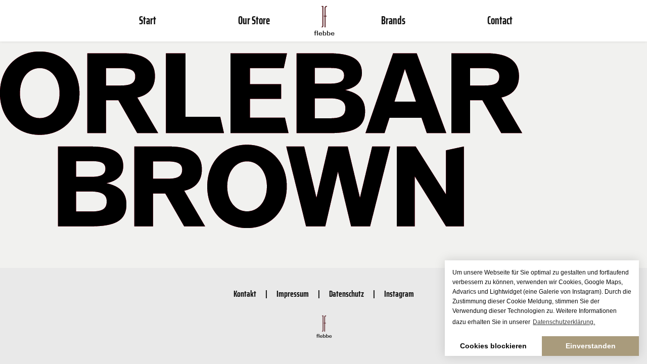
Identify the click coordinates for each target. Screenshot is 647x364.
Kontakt (245, 294)
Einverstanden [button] (591, 346)
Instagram (399, 294)
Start (147, 20)
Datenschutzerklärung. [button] (564, 322)
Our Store (254, 20)
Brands (393, 20)
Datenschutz (346, 294)
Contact (500, 20)
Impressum (292, 294)
